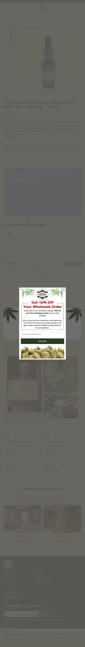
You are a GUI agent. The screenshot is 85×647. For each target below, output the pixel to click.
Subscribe (42, 341)
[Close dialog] (63, 290)
